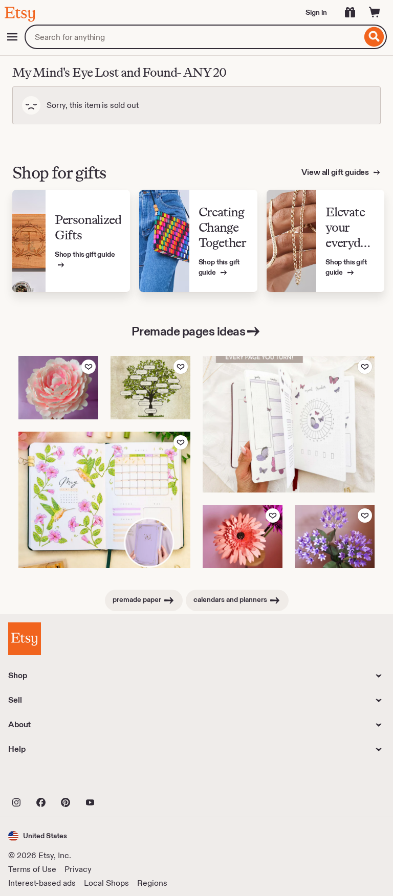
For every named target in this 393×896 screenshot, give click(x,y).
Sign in (316, 12)
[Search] (374, 37)
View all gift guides (335, 172)
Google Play (120, 780)
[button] (38, 835)
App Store (42, 780)
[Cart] (374, 12)
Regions (152, 883)
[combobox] (193, 37)
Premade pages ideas (189, 331)
